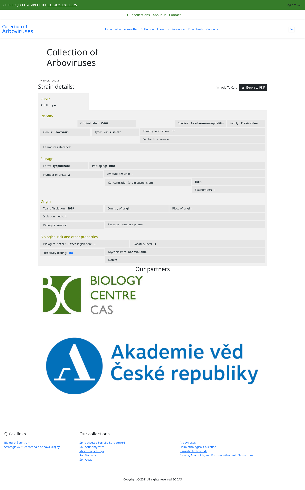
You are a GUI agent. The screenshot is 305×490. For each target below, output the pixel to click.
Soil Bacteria (87, 455)
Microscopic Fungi (91, 451)
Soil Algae (85, 460)
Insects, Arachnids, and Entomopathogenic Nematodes (216, 455)
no (71, 253)
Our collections (138, 15)
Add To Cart (229, 87)
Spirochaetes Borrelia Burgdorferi (102, 443)
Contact (175, 15)
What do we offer (126, 29)
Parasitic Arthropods (193, 451)
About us (159, 15)
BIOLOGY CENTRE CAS (62, 5)
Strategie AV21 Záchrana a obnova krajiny (32, 447)
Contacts (212, 29)
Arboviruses (188, 443)
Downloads (196, 29)
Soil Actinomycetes (91, 447)
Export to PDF (255, 87)
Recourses (179, 29)
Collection (147, 29)
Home (108, 29)
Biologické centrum (17, 443)
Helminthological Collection (198, 447)
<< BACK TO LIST (49, 80)
